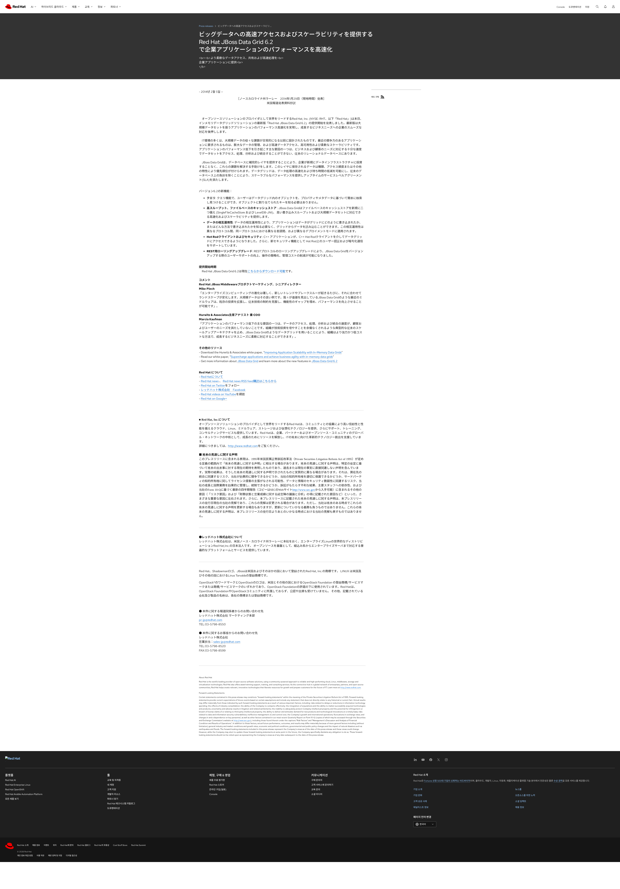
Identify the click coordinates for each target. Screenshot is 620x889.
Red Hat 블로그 (83, 845)
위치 (55, 845)
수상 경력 (558, 780)
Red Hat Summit (138, 845)
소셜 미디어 (316, 794)
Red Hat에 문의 (66, 845)
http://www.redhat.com (243, 446)
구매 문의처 (316, 780)
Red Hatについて (212, 377)
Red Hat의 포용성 (101, 845)
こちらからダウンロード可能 (266, 271)
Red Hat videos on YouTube (218, 394)
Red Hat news (210, 381)
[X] (438, 760)
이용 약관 (40, 855)
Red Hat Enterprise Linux (17, 784)
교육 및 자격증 (114, 780)
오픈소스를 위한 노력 (525, 795)
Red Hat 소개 (22, 845)
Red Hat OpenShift (14, 789)
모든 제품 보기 (12, 798)
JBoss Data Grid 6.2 (324, 361)
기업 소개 (417, 789)
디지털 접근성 (71, 855)
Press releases (206, 26)
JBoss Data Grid (247, 361)
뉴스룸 (518, 789)
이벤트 (46, 845)
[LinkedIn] (415, 760)
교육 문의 (315, 789)
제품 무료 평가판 (217, 780)
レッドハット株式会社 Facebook (223, 390)
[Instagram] (446, 760)
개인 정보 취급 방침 (25, 855)
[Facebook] (431, 760)
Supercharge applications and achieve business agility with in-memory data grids (282, 357)
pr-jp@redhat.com (210, 620)
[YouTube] (423, 760)
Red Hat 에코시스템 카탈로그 (121, 803)
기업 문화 (417, 795)
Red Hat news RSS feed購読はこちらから (250, 381)
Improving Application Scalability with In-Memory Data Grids (302, 352)
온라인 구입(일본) (217, 789)
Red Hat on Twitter (213, 385)
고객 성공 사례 (420, 801)
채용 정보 (519, 807)
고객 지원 (111, 789)
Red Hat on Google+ (214, 398)
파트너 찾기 (112, 798)
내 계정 (110, 784)
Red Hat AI (10, 780)
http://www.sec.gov (303, 489)
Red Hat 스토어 (216, 784)
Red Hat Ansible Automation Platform (23, 794)
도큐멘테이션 (575, 6)
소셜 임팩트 (520, 801)
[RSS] (382, 97)
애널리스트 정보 (421, 807)
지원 (587, 6)
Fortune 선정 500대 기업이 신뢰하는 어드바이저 (447, 780)
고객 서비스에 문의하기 (322, 784)
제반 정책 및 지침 (55, 855)
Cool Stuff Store (120, 845)
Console (561, 6)
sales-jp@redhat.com (226, 642)
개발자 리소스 (113, 794)
